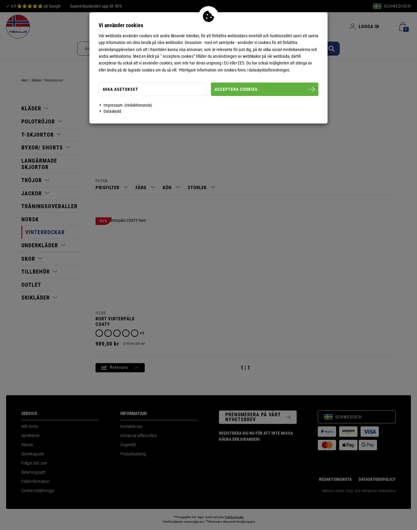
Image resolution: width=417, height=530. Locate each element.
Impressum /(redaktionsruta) (127, 105)
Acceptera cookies (236, 89)
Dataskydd (112, 111)
